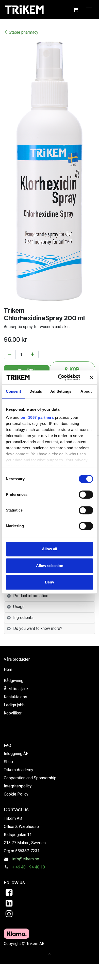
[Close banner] (91, 377)
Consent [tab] (13, 391)
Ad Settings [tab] (60, 391)
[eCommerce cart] (75, 10)
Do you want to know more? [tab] (37, 628)
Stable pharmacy (23, 32)
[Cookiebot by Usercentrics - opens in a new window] (60, 377)
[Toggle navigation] (89, 10)
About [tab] (86, 391)
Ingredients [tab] (23, 617)
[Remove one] (10, 354)
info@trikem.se (25, 859)
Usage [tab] (19, 606)
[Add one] (33, 354)
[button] (49, 954)
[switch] (86, 494)
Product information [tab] (30, 595)
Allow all (49, 549)
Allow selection (49, 565)
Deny (49, 582)
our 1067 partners (37, 417)
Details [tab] (35, 391)
